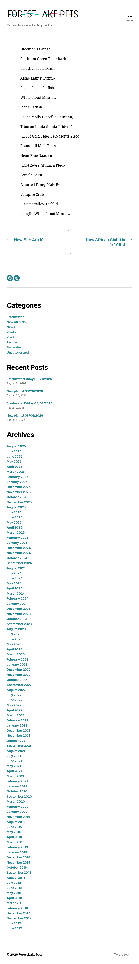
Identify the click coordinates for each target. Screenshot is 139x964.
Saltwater (14, 347)
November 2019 (18, 817)
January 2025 (17, 543)
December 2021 (18, 730)
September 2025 (19, 502)
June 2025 (15, 517)
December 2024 (19, 548)
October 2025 (17, 497)
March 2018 (15, 903)
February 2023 (17, 659)
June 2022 (14, 700)
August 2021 (16, 751)
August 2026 (16, 446)
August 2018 (16, 877)
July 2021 (14, 756)
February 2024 (17, 598)
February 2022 (17, 720)
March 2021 (15, 776)
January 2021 (17, 786)
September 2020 (19, 796)
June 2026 (15, 456)
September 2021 (19, 745)
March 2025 (16, 532)
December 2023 (19, 608)
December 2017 (18, 913)
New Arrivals (16, 322)
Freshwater (15, 317)
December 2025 (19, 487)
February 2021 (17, 781)
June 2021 (14, 761)
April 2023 (14, 649)
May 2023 (14, 644)
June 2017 (14, 928)
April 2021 (14, 771)
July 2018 (14, 882)
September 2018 (19, 872)
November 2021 (18, 735)
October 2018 (17, 867)
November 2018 (18, 862)
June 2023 (15, 639)
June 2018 (14, 888)
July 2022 (14, 695)
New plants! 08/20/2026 (25, 391)
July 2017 (14, 923)
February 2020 (18, 806)
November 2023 (19, 614)
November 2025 (19, 492)
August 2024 (16, 568)
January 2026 (17, 482)
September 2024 (19, 563)
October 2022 (17, 680)
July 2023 (14, 634)
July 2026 (14, 451)
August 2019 (16, 822)
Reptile (12, 342)
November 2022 (19, 674)
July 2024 (14, 573)
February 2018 (17, 908)
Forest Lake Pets (30, 954)
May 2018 (14, 893)
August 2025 (16, 507)
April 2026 (14, 466)
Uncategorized (18, 352)
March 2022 (15, 715)
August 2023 (16, 629)
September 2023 (19, 624)
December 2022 (19, 669)
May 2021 (14, 766)
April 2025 (14, 527)
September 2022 (19, 685)
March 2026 (16, 471)
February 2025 (17, 537)
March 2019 (15, 842)
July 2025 (14, 512)
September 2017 (19, 918)
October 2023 (17, 619)
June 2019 (14, 827)
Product (12, 337)
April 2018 (14, 898)
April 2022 (14, 710)
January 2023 (17, 664)
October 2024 (17, 558)
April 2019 (14, 837)
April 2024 (14, 588)
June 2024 (15, 578)
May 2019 (14, 832)
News (11, 327)
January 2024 (17, 603)
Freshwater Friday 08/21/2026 (29, 379)
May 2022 (14, 705)
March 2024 (16, 593)
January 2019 (17, 852)
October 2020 (17, 791)
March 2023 (16, 654)
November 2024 (19, 553)
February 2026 (17, 477)
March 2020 (16, 801)
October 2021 (17, 740)
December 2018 (18, 857)
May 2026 (14, 461)
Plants (11, 332)
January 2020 (17, 811)
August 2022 (16, 690)
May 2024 (14, 583)
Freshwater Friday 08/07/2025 (29, 403)
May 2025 (14, 522)
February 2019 (17, 847)
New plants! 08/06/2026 (25, 415)
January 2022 (17, 725)
